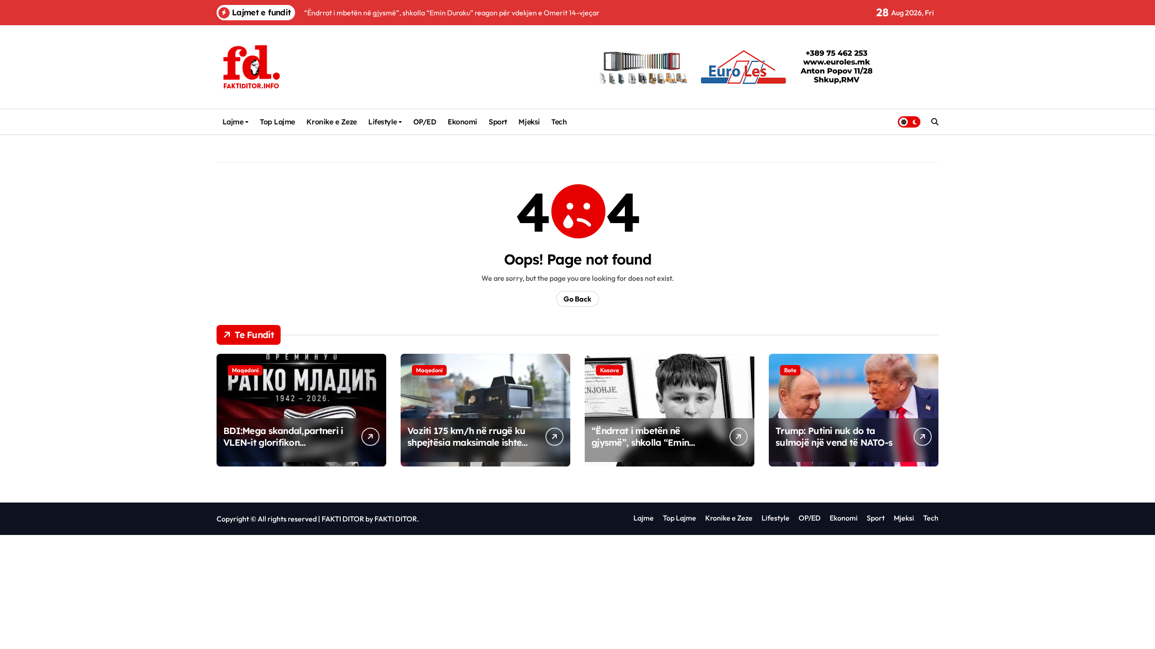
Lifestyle (382, 121)
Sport (498, 121)
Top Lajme (277, 121)
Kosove (609, 370)
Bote (790, 370)
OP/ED (424, 121)
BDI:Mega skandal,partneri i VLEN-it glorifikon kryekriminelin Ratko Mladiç (283, 442)
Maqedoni (245, 370)
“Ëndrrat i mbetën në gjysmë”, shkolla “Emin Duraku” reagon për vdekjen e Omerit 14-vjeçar (652, 448)
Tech (559, 121)
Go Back (577, 298)
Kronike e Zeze (331, 121)
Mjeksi (529, 121)
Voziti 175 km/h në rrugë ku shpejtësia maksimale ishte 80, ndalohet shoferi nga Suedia (466, 448)
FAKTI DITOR (343, 518)
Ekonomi (462, 121)
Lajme (233, 121)
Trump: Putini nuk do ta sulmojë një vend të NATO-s (834, 436)
